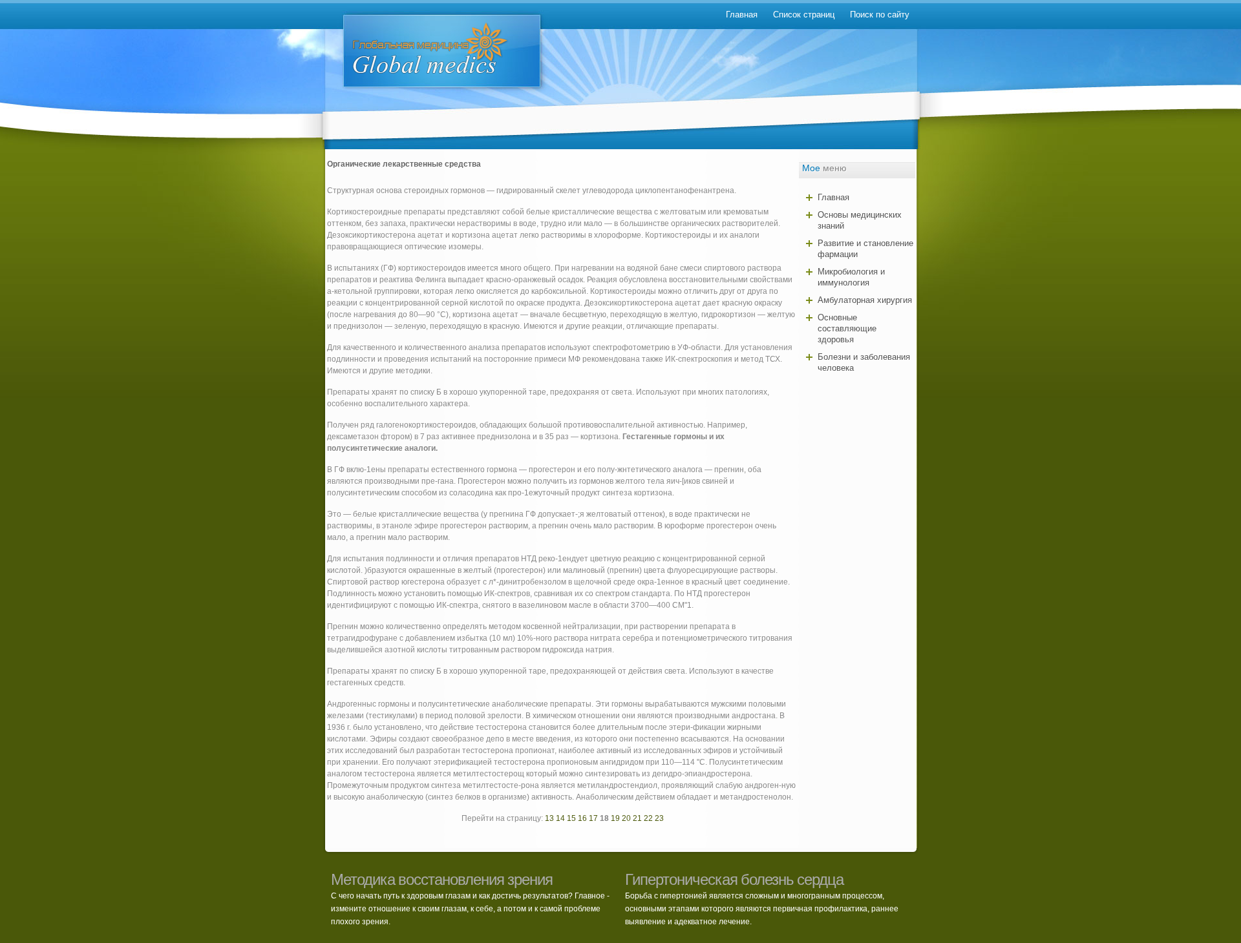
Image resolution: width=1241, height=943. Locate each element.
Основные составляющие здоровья (847, 328)
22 (648, 818)
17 (593, 818)
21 (637, 818)
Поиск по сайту (879, 14)
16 (582, 818)
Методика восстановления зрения (442, 879)
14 (560, 818)
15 (571, 818)
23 (659, 818)
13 (549, 818)
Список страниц (803, 14)
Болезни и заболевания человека (864, 362)
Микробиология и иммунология (851, 277)
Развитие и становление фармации (865, 248)
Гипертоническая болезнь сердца (734, 879)
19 (615, 818)
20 (626, 818)
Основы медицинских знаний (860, 220)
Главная (742, 14)
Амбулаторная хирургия (865, 300)
